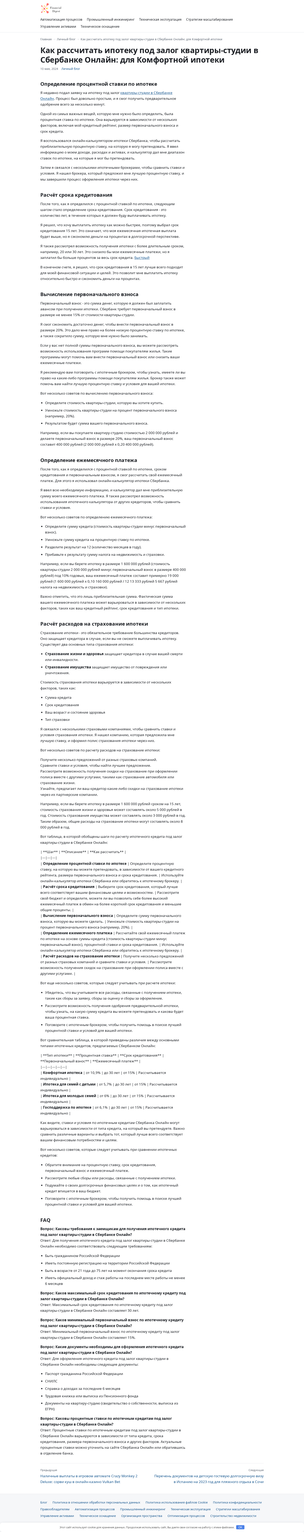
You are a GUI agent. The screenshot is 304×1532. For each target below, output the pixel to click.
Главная (46, 39)
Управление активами (58, 26)
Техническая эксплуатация (160, 19)
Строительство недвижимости (233, 1516)
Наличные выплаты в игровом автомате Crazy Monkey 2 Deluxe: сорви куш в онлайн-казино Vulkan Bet (89, 1476)
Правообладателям (54, 1509)
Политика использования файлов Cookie (177, 1502)
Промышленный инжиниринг (111, 19)
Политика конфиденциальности (237, 1502)
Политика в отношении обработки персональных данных (96, 1502)
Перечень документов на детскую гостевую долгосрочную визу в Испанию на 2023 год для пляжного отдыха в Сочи (209, 1476)
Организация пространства (141, 1516)
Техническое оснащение (100, 26)
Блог (43, 1502)
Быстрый (142, 257)
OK (240, 1527)
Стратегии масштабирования (209, 19)
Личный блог (66, 39)
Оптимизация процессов (186, 1516)
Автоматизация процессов (61, 19)
